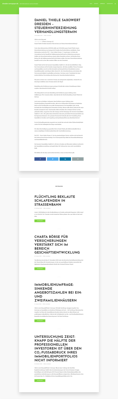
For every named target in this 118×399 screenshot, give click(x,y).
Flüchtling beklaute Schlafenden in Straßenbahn (54, 200)
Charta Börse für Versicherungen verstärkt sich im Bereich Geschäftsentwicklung (57, 244)
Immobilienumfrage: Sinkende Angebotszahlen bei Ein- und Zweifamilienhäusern (58, 292)
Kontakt (96, 3)
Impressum (102, 3)
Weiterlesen (40, 220)
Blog (91, 3)
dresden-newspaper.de (10, 3)
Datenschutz (110, 3)
